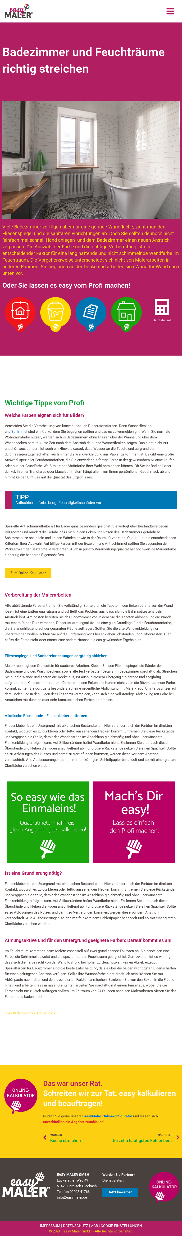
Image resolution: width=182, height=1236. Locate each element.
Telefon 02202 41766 (73, 1192)
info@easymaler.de (72, 1197)
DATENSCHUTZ (75, 1226)
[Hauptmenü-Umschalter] (170, 11)
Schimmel (19, 431)
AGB (94, 1226)
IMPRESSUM (50, 1226)
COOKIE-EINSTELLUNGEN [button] (121, 1226)
